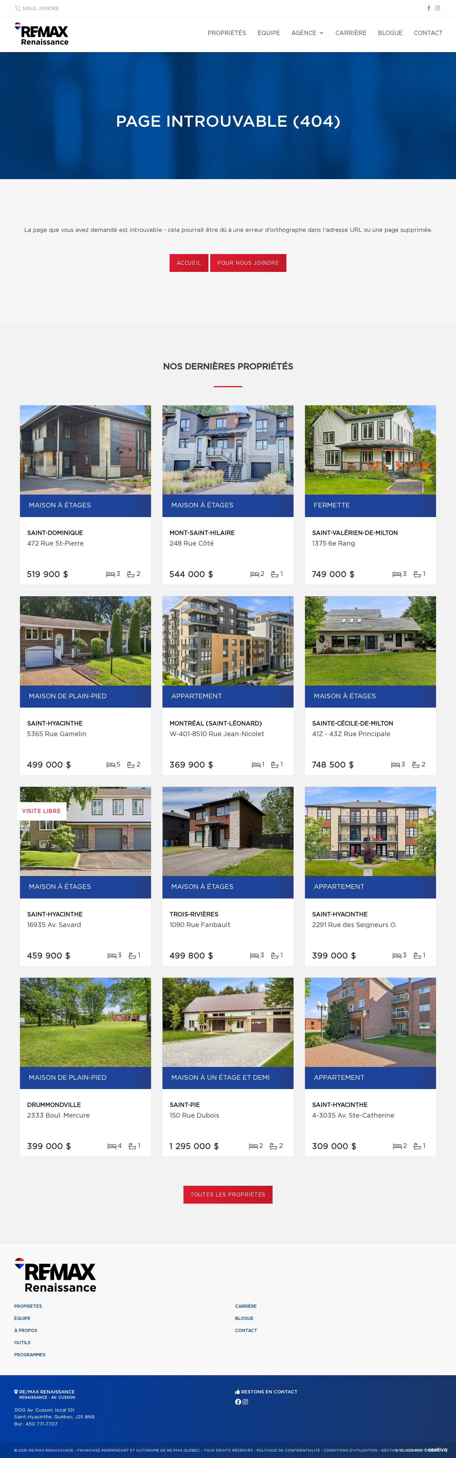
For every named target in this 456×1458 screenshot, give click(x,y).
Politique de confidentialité (288, 1450)
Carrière (351, 33)
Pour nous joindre (248, 263)
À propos (25, 1330)
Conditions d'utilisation (350, 1450)
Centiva (436, 1449)
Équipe (269, 33)
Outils (22, 1343)
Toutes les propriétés (228, 1195)
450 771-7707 (41, 1424)
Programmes (30, 1355)
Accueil (189, 263)
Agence (303, 33)
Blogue (390, 33)
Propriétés (227, 33)
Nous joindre (41, 8)
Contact (428, 33)
